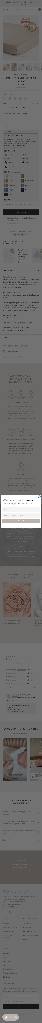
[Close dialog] (39, 497)
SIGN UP (21, 521)
